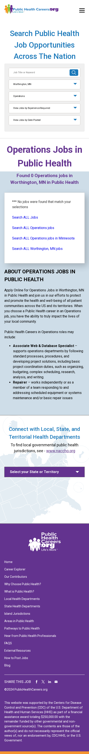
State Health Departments (22, 606)
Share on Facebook (36, 681)
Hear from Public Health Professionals (30, 636)
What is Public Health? (19, 591)
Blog (7, 665)
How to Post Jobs (16, 658)
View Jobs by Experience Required (31, 108)
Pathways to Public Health (22, 628)
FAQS (8, 643)
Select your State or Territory (34, 472)
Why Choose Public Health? (22, 584)
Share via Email (56, 681)
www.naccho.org (60, 450)
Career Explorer (14, 569)
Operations (19, 96)
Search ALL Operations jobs (33, 228)
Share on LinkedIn (49, 681)
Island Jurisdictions (17, 613)
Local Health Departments (22, 599)
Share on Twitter (43, 681)
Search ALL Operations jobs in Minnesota (43, 238)
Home (8, 562)
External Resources (17, 650)
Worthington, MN (22, 84)
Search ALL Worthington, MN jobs (37, 249)
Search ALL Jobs (25, 217)
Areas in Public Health (19, 621)
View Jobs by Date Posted (27, 120)
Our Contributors (15, 576)
